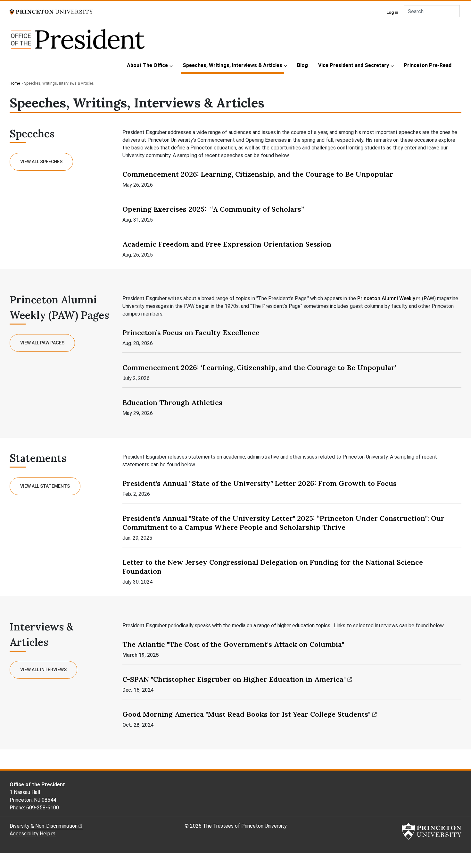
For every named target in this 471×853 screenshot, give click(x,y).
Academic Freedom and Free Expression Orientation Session (226, 244)
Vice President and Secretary (353, 65)
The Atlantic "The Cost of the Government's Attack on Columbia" (233, 644)
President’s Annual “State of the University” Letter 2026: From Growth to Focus (259, 483)
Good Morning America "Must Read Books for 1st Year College (246, 714)
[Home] (78, 42)
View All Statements (45, 486)
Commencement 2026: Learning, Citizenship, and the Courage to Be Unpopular (257, 174)
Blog (302, 65)
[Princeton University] (51, 11)
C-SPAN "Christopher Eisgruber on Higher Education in (234, 679)
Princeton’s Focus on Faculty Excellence (191, 332)
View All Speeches (41, 161)
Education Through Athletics (172, 402)
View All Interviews (43, 669)
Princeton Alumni (386, 298)
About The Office (147, 65)
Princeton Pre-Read (427, 65)
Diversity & (44, 826)
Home (15, 83)
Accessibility (30, 834)
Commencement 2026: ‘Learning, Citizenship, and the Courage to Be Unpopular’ (259, 367)
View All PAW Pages (42, 342)
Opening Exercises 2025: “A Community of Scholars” (213, 209)
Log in (392, 12)
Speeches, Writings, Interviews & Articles (233, 65)
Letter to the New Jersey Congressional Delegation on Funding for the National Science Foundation (272, 567)
